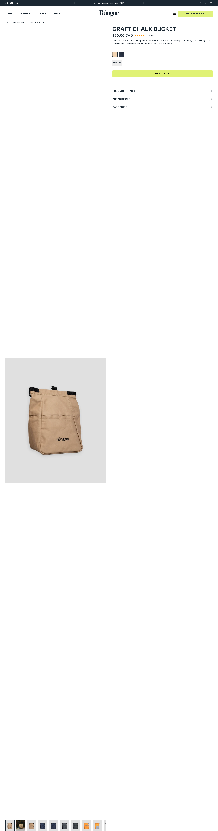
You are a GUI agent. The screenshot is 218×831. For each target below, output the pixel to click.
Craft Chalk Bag (159, 43)
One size (117, 62)
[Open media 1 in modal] (55, 421)
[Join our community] (16, 3)
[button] (139, 35)
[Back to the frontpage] (6, 22)
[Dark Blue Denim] (121, 54)
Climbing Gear (18, 22)
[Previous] (74, 3)
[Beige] (114, 54)
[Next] (143, 3)
